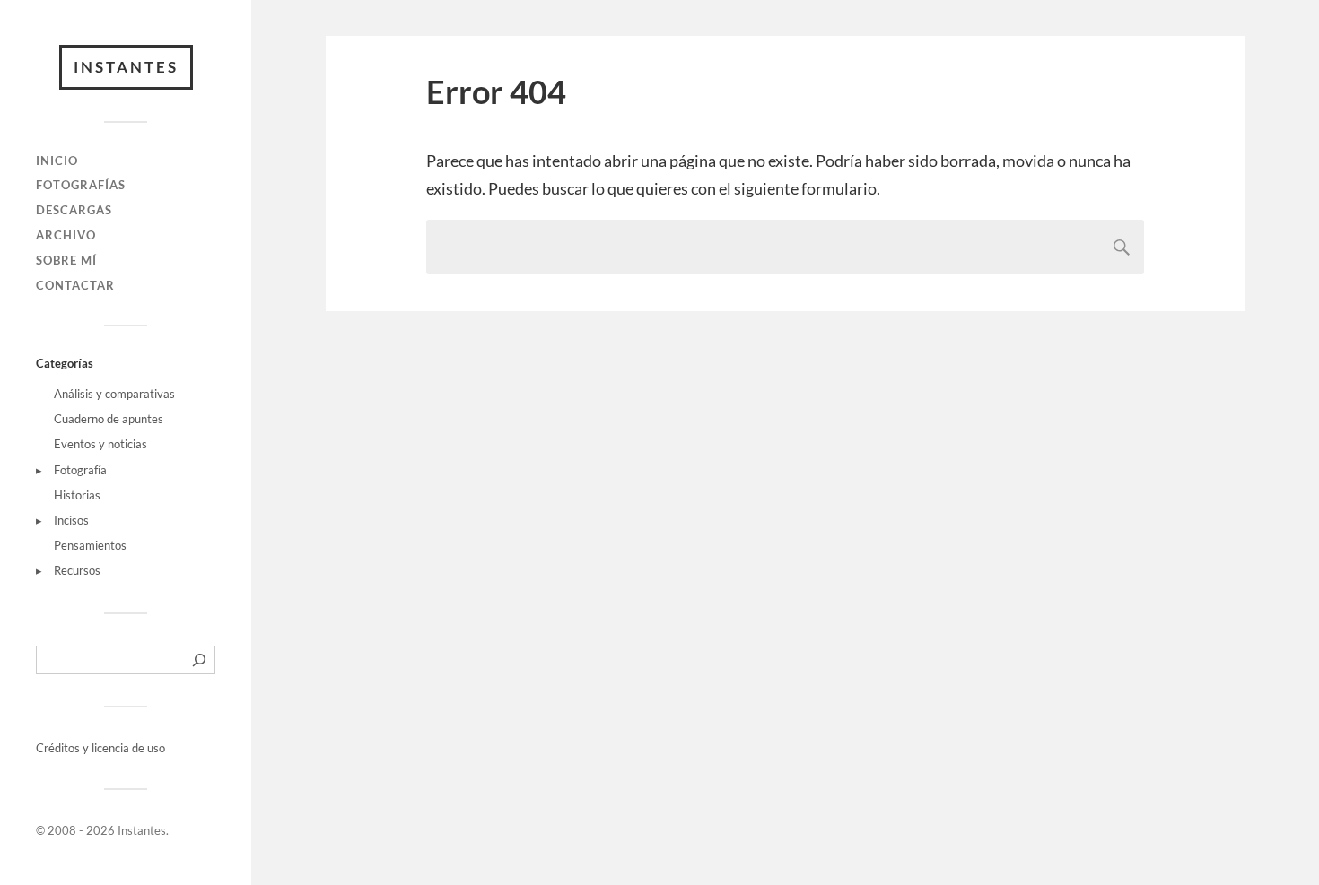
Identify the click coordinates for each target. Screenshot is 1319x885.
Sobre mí (66, 260)
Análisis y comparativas (114, 393)
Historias (77, 495)
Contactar (75, 285)
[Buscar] (199, 660)
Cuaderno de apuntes (108, 419)
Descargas (74, 210)
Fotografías (81, 185)
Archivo (66, 235)
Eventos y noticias (100, 444)
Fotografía (80, 470)
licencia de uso (128, 748)
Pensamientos (90, 545)
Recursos (77, 570)
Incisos (71, 520)
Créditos (59, 748)
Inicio (57, 160)
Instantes (126, 66)
